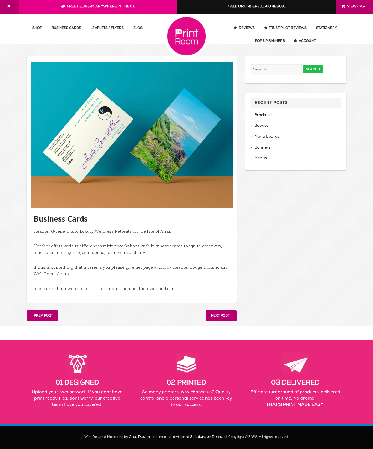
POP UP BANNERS (270, 41)
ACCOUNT (307, 41)
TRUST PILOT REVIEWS (288, 28)
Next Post (221, 316)
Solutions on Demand (208, 437)
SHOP (37, 28)
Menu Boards (266, 137)
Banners (262, 148)
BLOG (138, 28)
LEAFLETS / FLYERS (107, 28)
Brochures (263, 115)
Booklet (261, 126)
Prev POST (42, 316)
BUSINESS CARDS (66, 28)
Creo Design (139, 437)
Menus (260, 158)
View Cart (356, 6)
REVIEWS (246, 28)
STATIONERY (326, 28)
